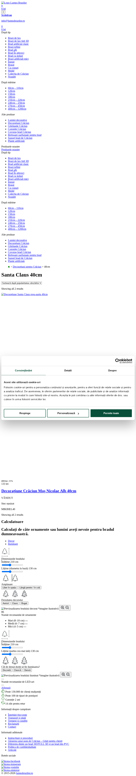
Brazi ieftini (14, 47)
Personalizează (66, 413)
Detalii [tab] (68, 370)
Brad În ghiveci (16, 52)
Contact (12, 726)
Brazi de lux (14, 38)
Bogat (11, 64)
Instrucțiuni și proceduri (20, 738)
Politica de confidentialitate (22, 747)
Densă (27, 670)
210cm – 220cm (16, 99)
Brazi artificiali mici (18, 58)
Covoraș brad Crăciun (19, 132)
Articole (12, 750)
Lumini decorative (17, 120)
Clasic (15, 603)
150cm (11, 94)
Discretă (7, 670)
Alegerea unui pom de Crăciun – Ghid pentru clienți (35, 741)
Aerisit (6, 603)
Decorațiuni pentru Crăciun (27, 266)
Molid (11, 70)
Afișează (5, 687)
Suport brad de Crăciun (20, 138)
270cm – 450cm (16, 105)
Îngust (11, 61)
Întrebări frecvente (17, 714)
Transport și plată (17, 717)
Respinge (24, 413)
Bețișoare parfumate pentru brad (24, 135)
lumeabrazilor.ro (24, 773)
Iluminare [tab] (13, 543)
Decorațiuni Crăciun (18, 123)
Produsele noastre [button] (10, 149)
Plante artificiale (16, 141)
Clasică (17, 670)
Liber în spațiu (9, 587)
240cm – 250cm (16, 102)
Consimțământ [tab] (23, 370)
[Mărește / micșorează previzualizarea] (64, 608)
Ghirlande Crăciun (17, 126)
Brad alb (12, 49)
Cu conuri (13, 67)
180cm (11, 96)
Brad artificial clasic (18, 44)
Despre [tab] (112, 370)
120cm (11, 91)
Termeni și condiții (17, 720)
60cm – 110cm (15, 88)
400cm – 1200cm (17, 108)
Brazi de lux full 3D (18, 41)
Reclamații (13, 723)
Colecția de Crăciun (18, 73)
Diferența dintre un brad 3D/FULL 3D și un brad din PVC (38, 744)
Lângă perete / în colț (30, 587)
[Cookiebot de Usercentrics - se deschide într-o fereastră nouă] (117, 360)
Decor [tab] (11, 541)
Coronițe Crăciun (17, 129)
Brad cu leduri (15, 55)
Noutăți (12, 76)
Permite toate (111, 413)
